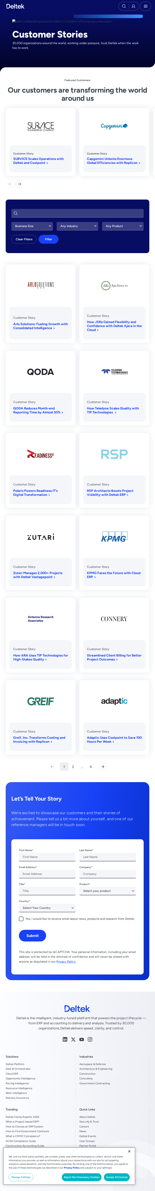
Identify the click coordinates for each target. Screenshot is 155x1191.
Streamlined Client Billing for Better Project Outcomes (114, 657)
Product (84, 884)
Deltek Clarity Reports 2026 (22, 1116)
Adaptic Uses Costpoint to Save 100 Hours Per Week (114, 739)
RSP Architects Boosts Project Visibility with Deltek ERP (110, 493)
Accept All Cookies (117, 1177)
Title (21, 884)
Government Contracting (94, 1083)
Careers (84, 1126)
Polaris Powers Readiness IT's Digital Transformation (35, 493)
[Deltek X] (73, 1039)
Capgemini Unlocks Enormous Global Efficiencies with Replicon (112, 161)
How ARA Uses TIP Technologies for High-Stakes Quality (40, 657)
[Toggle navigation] (145, 6)
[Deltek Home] (15, 6)
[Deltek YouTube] (81, 1039)
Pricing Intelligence (17, 1083)
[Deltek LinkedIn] (65, 1039)
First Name (25, 850)
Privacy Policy (72, 1167)
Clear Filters (24, 239)
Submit (32, 935)
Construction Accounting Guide (25, 1145)
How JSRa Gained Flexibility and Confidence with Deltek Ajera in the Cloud (114, 326)
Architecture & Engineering (95, 1068)
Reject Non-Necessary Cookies (81, 1177)
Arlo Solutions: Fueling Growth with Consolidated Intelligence (40, 326)
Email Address (27, 867)
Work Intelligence (16, 1092)
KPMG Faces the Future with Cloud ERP (113, 575)
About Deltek (87, 1116)
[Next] (102, 766)
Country (24, 901)
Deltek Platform (15, 1064)
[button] (19, 184)
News (83, 1131)
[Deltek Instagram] (90, 1039)
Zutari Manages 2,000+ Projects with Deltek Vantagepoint (37, 575)
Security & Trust (89, 1121)
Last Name (85, 850)
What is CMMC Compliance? (23, 1136)
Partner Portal (87, 1145)
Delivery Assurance (17, 1097)
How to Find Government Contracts (27, 1131)
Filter (48, 239)
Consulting (86, 1078)
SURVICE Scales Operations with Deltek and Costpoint (38, 161)
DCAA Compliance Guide (21, 1141)
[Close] (129, 1151)
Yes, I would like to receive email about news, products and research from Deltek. (80, 919)
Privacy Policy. (66, 961)
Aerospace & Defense (92, 1064)
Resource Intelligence (19, 1088)
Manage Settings (21, 1177)
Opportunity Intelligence (20, 1078)
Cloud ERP (12, 1073)
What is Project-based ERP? (22, 1121)
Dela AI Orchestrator (18, 1068)
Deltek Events (87, 1136)
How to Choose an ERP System (24, 1126)
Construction (87, 1073)
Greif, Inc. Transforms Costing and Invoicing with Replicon (39, 739)
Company (85, 867)
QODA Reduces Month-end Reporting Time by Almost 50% (36, 410)
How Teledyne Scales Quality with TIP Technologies (113, 410)
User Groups (87, 1141)
